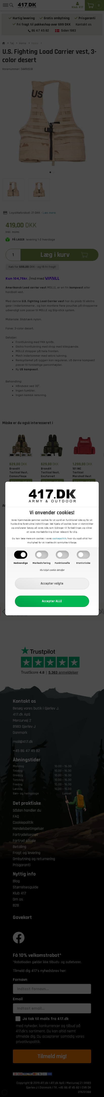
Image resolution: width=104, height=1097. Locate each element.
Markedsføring (41, 563)
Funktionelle (62, 563)
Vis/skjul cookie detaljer (52, 570)
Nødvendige (21, 563)
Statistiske (83, 563)
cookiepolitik (59, 538)
